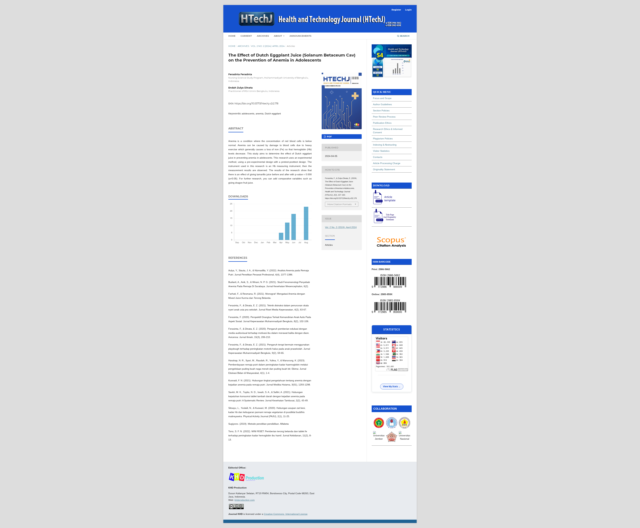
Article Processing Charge (386, 163)
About (278, 36)
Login (408, 9)
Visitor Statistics (381, 151)
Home (232, 36)
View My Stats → (391, 386)
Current (246, 36)
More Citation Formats (339, 204)
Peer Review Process (384, 116)
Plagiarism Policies (383, 138)
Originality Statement (384, 169)
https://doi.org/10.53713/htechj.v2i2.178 (256, 103)
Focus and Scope (382, 98)
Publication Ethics (382, 123)
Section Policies (381, 110)
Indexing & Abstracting (384, 144)
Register (396, 9)
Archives (263, 36)
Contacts (377, 157)
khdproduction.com (244, 500)
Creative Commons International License (286, 514)
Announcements (300, 36)
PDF (329, 136)
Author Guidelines (382, 104)
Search (404, 36)
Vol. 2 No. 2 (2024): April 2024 (268, 46)
